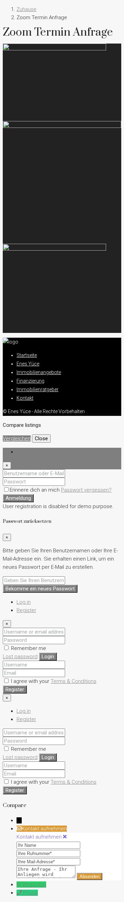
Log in (24, 602)
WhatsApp (34, 884)
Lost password (20, 656)
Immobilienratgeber (38, 389)
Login (48, 656)
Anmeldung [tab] (30, 452)
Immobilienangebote (39, 372)
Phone (30, 893)
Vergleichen (17, 438)
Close (41, 438)
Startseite (27, 355)
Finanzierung (30, 381)
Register (26, 610)
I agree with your (53, 681)
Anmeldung (18, 498)
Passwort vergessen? (86, 490)
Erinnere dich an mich (35, 490)
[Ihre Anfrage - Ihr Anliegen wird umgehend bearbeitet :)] (47, 876)
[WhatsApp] (19, 884)
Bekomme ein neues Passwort (40, 589)
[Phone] (20, 893)
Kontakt (25, 398)
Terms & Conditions (73, 681)
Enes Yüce (28, 363)
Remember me (28, 648)
